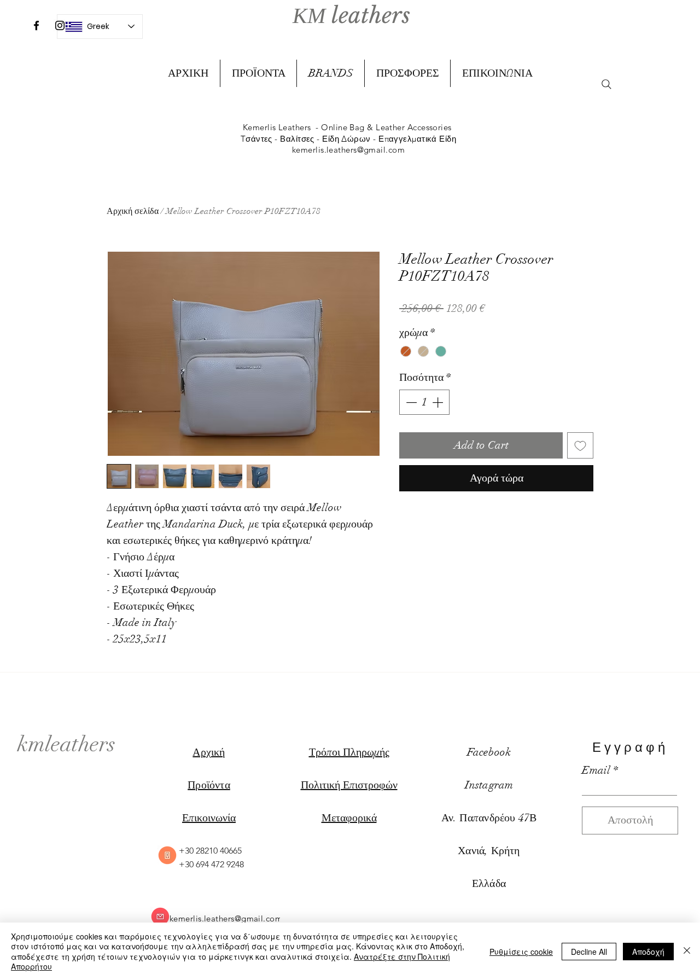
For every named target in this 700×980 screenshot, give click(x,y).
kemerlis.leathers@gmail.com (348, 149)
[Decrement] (410, 402)
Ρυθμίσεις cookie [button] (521, 951)
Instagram (489, 785)
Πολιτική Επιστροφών (349, 785)
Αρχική (208, 752)
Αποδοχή (648, 951)
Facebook (489, 752)
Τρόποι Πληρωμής (349, 752)
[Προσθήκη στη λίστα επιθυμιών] (580, 445)
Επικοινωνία (209, 818)
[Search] (606, 84)
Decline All (589, 951)
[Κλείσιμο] (686, 951)
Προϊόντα (209, 785)
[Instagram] (60, 25)
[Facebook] (36, 25)
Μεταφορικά (349, 818)
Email (596, 770)
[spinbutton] (424, 402)
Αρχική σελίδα (133, 211)
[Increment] (438, 402)
